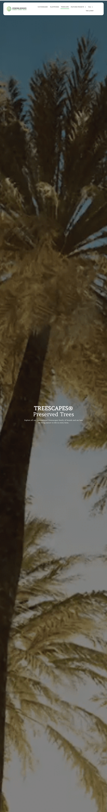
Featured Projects (77, 7)
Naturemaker (43, 7)
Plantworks (54, 7)
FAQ (89, 7)
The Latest (89, 11)
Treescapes (65, 7)
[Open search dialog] (99, 8)
